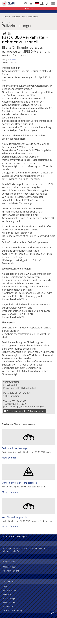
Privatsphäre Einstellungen (15, 536)
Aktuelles (16, 16)
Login (5, 586)
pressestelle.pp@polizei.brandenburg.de (23, 406)
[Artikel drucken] (8, 33)
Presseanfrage (9, 598)
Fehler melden (9, 602)
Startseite (6, 16)
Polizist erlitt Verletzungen (15, 448)
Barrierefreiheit (9, 590)
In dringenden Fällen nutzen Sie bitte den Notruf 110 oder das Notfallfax (26, 549)
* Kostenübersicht (11, 571)
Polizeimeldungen (30, 16)
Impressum (8, 606)
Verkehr (13, 60)
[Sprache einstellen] (37, 3)
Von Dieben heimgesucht (14, 517)
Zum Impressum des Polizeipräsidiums (25, 411)
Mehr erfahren (9, 457)
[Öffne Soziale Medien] (52, 613)
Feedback (7, 594)
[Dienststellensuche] (25, 3)
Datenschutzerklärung (12, 610)
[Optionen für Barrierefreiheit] (31, 3)
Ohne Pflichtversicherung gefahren (19, 483)
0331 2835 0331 (9, 567)
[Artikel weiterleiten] (4, 33)
